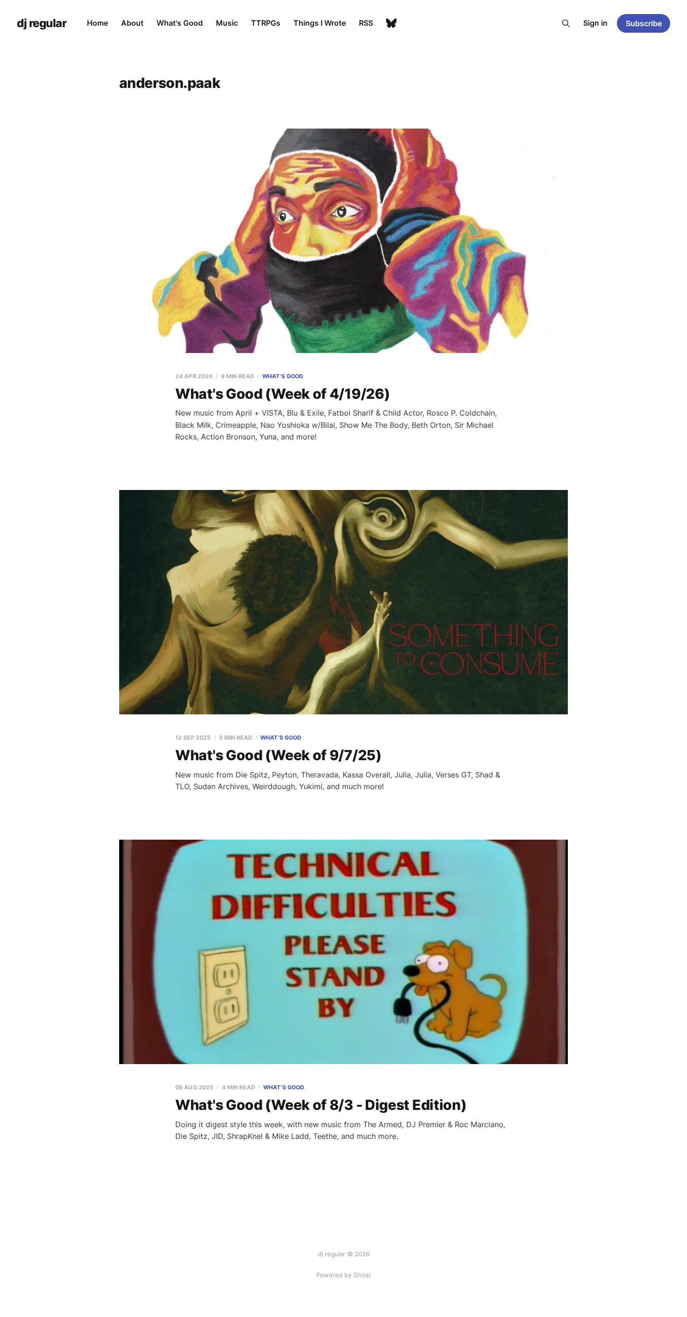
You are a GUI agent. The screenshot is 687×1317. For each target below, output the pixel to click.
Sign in (595, 23)
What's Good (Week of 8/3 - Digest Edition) (320, 1104)
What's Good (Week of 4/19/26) (282, 393)
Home (97, 23)
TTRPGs (265, 23)
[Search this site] (566, 23)
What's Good (180, 23)
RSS (366, 23)
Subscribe (644, 23)
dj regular (41, 23)
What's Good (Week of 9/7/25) (278, 755)
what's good (282, 376)
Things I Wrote (319, 23)
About (132, 23)
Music (227, 23)
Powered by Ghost (343, 1275)
